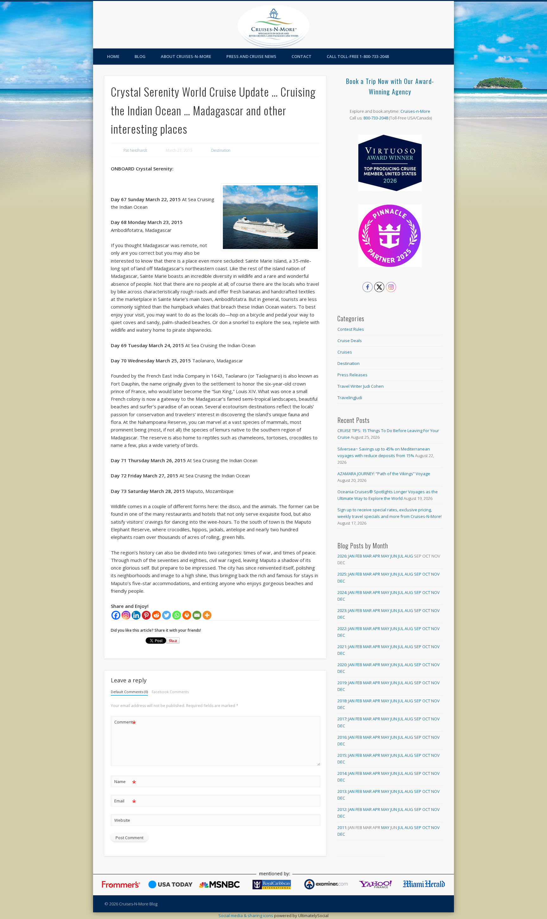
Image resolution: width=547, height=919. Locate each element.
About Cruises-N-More (186, 56)
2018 (341, 701)
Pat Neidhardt (135, 150)
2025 (341, 574)
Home (113, 56)
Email (125, 802)
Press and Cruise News (251, 56)
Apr (376, 556)
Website (122, 820)
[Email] (196, 615)
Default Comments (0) (129, 691)
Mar (367, 556)
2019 (341, 683)
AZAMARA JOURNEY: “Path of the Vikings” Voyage (383, 473)
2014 (341, 773)
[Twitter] (166, 615)
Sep (417, 574)
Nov (435, 574)
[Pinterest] (146, 615)
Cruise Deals (349, 340)
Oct (426, 574)
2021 (341, 646)
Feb (358, 556)
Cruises (344, 352)
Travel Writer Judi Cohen (360, 386)
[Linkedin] (136, 615)
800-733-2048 (375, 118)
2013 (341, 791)
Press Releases (352, 375)
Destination (220, 150)
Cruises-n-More (415, 111)
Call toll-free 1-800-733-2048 (358, 56)
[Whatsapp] (176, 615)
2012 (341, 809)
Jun (393, 556)
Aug (409, 556)
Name (125, 782)
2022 (341, 628)
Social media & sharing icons (246, 915)
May (385, 556)
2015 (341, 755)
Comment (125, 723)
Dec (341, 581)
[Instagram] (126, 615)
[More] (207, 615)
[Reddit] (156, 615)
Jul (401, 556)
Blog (140, 56)
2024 (341, 592)
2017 (341, 719)
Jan (351, 556)
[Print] (186, 615)
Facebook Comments (170, 691)
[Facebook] (115, 615)
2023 (341, 610)
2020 (341, 664)
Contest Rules (350, 329)
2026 (341, 556)
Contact (301, 56)
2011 (341, 827)
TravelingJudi (349, 397)
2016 (341, 737)
